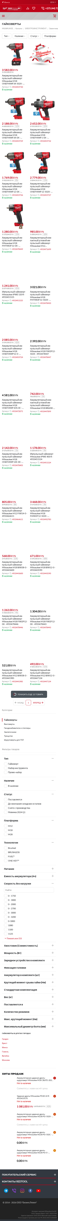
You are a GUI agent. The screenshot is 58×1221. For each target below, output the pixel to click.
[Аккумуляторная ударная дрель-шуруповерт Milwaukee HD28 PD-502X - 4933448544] (9, 1120)
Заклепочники (10, 732)
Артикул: (5, 87)
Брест (4, 1043)
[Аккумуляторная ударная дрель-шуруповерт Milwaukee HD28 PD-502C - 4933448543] (9, 1138)
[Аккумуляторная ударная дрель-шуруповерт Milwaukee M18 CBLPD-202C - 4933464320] (9, 1083)
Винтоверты (9, 724)
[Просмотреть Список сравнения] (27, 8)
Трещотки (8, 736)
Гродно (5, 1039)
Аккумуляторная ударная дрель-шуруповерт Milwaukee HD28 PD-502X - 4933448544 (34, 1115)
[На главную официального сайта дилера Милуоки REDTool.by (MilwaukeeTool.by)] (12, 8)
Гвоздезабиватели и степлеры (17, 728)
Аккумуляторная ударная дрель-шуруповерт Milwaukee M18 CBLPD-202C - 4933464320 (35, 1079)
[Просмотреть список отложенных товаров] (33, 8)
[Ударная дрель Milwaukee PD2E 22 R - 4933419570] (9, 1101)
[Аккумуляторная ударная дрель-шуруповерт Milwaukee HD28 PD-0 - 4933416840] (9, 1156)
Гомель (5, 1051)
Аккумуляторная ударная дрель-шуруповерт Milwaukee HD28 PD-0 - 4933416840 (32, 1151)
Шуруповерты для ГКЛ (14, 740)
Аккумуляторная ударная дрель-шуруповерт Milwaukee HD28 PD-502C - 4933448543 (34, 1133)
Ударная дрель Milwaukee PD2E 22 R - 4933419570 (33, 1097)
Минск (5, 1047)
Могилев (6, 1060)
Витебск (5, 1056)
